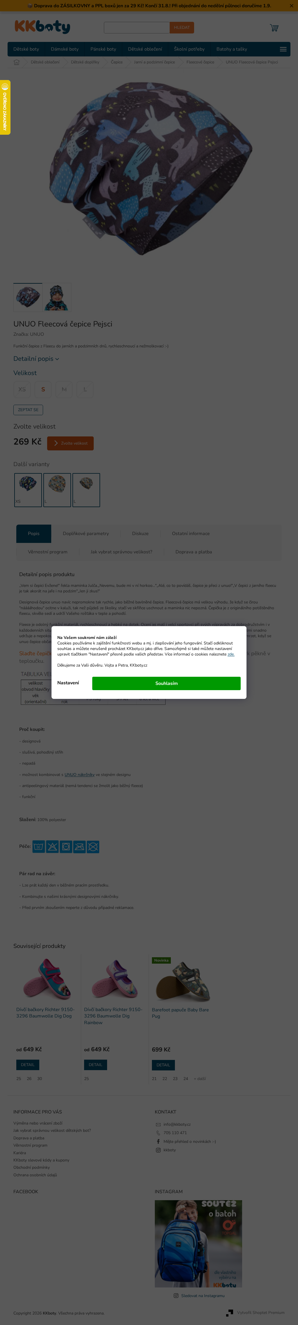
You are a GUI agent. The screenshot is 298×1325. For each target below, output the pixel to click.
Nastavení (66, 683)
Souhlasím (164, 683)
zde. (229, 654)
